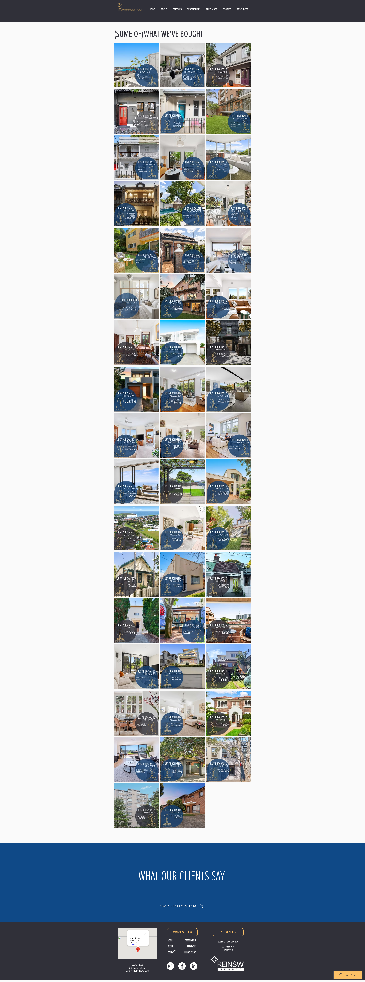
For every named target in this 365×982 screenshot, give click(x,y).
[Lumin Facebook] (182, 966)
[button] (164, 9)
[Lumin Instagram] (170, 966)
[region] (180, 885)
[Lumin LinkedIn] (193, 966)
